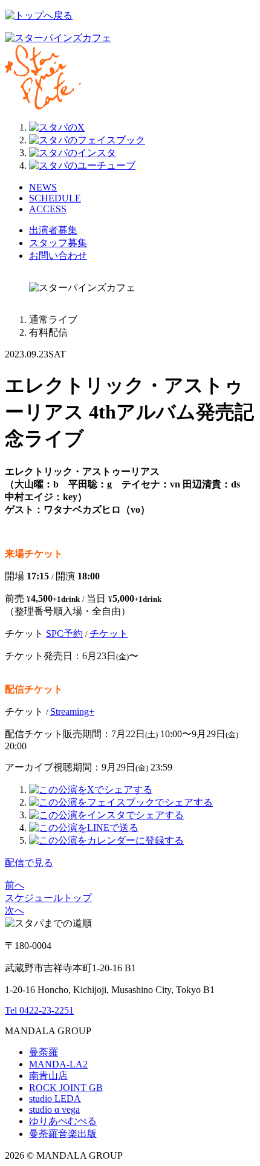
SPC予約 (64, 633)
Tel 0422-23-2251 (39, 1010)
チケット (108, 633)
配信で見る (29, 863)
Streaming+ (72, 711)
